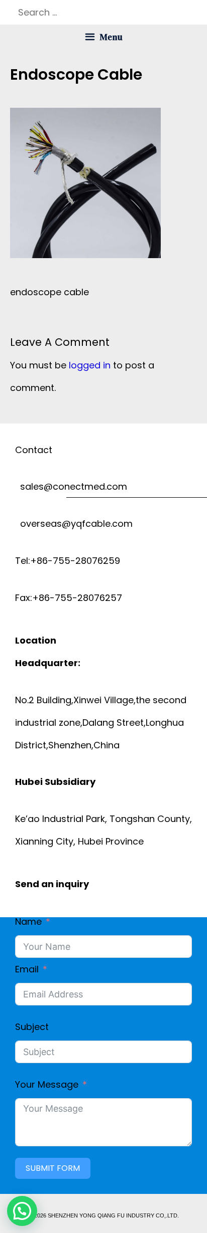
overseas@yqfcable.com (74, 523)
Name (28, 921)
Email (27, 969)
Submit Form (53, 1168)
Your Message (46, 1084)
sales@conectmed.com (71, 486)
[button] (22, 1211)
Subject (32, 1026)
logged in (90, 365)
